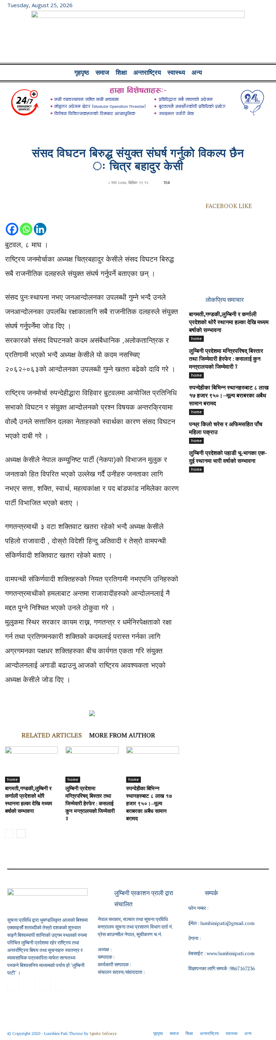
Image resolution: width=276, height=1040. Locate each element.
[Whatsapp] (26, 221)
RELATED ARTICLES (52, 735)
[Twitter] (251, 5)
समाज (102, 72)
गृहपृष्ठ (81, 72)
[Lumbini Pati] (138, 38)
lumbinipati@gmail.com (227, 923)
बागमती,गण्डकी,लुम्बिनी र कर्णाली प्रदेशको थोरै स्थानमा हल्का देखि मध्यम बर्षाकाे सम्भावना (228, 322)
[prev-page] (9, 833)
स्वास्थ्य (176, 72)
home (12, 779)
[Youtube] (263, 5)
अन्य (197, 72)
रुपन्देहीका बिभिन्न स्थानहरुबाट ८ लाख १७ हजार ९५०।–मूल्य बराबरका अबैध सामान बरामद (149, 804)
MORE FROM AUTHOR (122, 735)
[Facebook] (227, 5)
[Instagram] (239, 5)
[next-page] (21, 833)
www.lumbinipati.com (230, 953)
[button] (260, 72)
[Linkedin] (40, 221)
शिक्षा (121, 72)
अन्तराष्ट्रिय (147, 72)
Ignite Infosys (103, 1033)
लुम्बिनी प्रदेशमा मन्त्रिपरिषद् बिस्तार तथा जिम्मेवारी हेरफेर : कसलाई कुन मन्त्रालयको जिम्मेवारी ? (90, 804)
